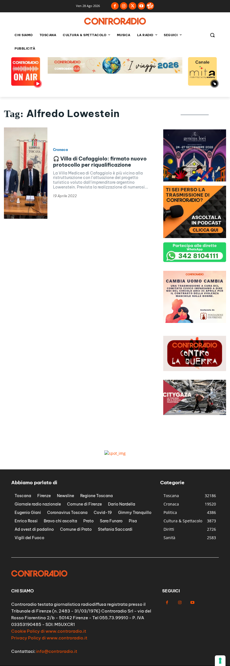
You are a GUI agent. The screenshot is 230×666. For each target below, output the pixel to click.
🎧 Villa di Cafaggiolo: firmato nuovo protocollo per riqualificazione (100, 161)
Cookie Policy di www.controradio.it (48, 631)
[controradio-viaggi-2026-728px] (115, 72)
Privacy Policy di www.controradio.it (49, 638)
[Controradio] (115, 21)
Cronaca (60, 150)
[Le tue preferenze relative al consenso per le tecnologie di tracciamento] (220, 660)
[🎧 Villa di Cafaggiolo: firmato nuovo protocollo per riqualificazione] (25, 173)
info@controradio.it (56, 651)
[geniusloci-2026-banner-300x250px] (194, 236)
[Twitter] (132, 6)
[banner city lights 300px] (194, 180)
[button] (212, 35)
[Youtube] (141, 6)
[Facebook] (115, 6)
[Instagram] (124, 6)
